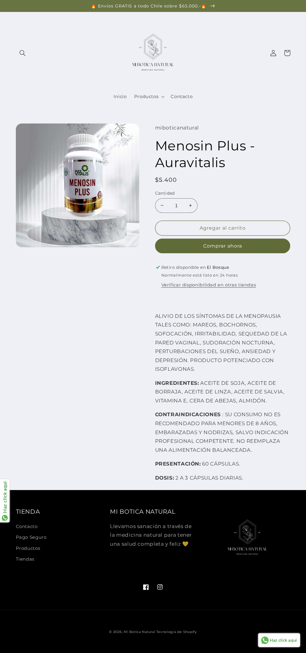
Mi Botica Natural (139, 632)
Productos (28, 548)
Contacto (27, 526)
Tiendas (25, 559)
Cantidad (165, 193)
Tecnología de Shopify (176, 632)
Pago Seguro (31, 537)
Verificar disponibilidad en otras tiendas (208, 285)
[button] (23, 53)
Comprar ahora (222, 246)
